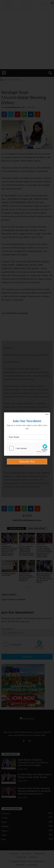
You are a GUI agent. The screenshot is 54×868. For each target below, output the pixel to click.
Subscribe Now (27, 461)
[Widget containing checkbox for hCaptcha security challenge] (27, 448)
